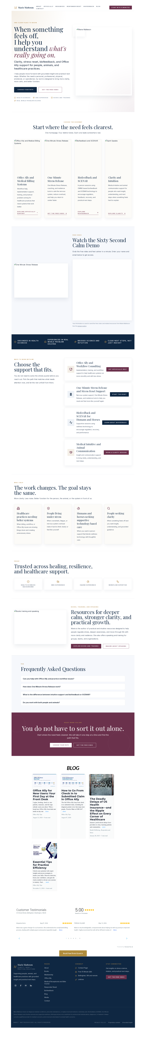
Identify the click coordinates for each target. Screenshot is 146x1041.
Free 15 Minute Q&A (85, 972)
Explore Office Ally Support (26, 212)
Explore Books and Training (86, 646)
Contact (40, 8)
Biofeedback (89, 6)
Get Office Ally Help (117, 369)
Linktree (81, 979)
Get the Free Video (50, 89)
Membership (48, 975)
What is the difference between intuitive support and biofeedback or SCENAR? (56, 695)
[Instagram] (15, 985)
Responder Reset (74, 6)
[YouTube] (26, 985)
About (38, 6)
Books (46, 971)
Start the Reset (119, 394)
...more (46, 811)
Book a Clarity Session (116, 452)
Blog (98, 6)
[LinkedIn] (31, 985)
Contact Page (83, 968)
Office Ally (48, 6)
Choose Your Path (25, 89)
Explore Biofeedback (83, 212)
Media (46, 997)
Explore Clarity (115, 213)
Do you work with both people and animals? (41, 702)
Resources (60, 6)
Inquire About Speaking (116, 646)
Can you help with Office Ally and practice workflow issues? (48, 679)
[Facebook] (21, 985)
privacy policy (82, 326)
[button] (44, 806)
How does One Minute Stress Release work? (42, 687)
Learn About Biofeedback (115, 422)
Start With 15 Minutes (120, 7)
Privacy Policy (100, 1022)
